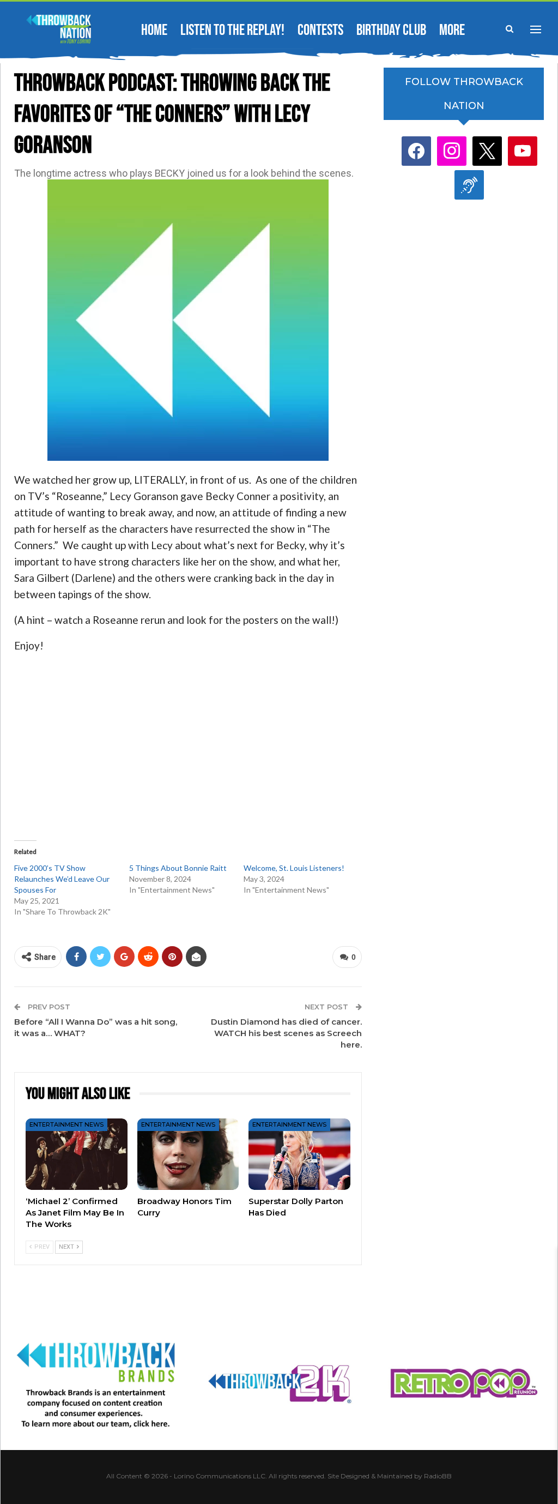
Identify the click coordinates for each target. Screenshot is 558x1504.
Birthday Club (391, 30)
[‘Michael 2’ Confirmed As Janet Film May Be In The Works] (77, 1154)
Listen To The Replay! (232, 30)
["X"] (487, 151)
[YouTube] (522, 151)
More (452, 30)
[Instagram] (451, 151)
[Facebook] (416, 151)
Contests (320, 30)
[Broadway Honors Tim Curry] (188, 1154)
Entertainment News (66, 1124)
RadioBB (438, 1476)
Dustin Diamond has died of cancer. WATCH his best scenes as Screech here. (286, 1033)
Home (154, 30)
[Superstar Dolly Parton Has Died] (299, 1154)
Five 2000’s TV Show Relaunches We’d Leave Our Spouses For (62, 878)
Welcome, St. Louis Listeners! (294, 868)
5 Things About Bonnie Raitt (178, 868)
